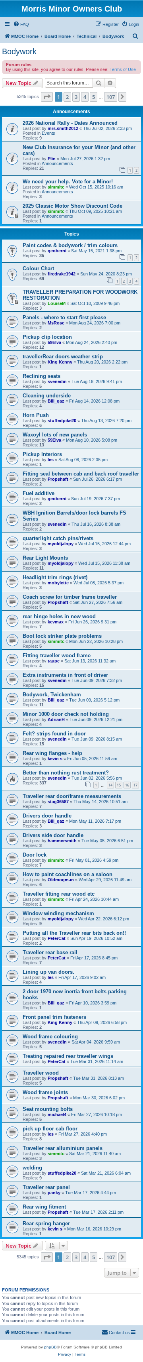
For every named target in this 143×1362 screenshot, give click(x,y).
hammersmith (62, 840)
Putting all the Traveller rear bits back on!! (74, 933)
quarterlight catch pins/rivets (58, 538)
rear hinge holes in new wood (59, 616)
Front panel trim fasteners (54, 1017)
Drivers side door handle (53, 835)
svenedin (57, 381)
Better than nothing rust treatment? (66, 773)
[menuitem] (21, 24)
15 (119, 785)
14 (110, 785)
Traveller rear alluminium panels (62, 1148)
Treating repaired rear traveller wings (68, 1056)
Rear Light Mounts (45, 558)
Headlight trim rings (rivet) (55, 577)
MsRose (56, 322)
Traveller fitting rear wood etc (59, 894)
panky (54, 1192)
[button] (47, 97)
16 (127, 785)
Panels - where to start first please (64, 317)
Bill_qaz (56, 401)
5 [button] (93, 96)
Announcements (57, 163)
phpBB (50, 1347)
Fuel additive (38, 493)
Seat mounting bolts (48, 1109)
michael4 (57, 1114)
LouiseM (57, 303)
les (51, 459)
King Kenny (60, 362)
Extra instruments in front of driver (65, 675)
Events (48, 133)
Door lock (34, 855)
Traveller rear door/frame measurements (72, 796)
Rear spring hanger (46, 1223)
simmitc (56, 187)
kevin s (55, 758)
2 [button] (67, 96)
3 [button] (76, 96)
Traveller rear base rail (50, 952)
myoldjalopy (60, 543)
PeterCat (57, 938)
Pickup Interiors (42, 454)
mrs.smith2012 (63, 128)
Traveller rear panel (46, 1187)
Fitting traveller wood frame (57, 655)
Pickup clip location (47, 337)
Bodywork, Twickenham (52, 695)
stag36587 (58, 801)
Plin (52, 158)
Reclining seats (41, 376)
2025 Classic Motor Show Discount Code (72, 206)
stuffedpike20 (62, 420)
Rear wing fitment (44, 1207)
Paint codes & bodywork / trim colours (70, 245)
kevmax (56, 621)
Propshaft (58, 479)
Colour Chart (38, 268)
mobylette (58, 582)
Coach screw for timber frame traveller (70, 597)
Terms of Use (123, 69)
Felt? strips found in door (54, 734)
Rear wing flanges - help (52, 753)
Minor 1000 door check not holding (66, 714)
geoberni (57, 250)
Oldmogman (61, 879)
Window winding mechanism (58, 913)
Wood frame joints (45, 1092)
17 (135, 785)
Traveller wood (41, 1073)
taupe (54, 660)
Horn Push (36, 415)
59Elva (54, 342)
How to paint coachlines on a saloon (67, 874)
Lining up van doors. (48, 972)
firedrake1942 (61, 273)
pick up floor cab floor (50, 1129)
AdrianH (56, 719)
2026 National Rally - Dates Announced (70, 123)
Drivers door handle (47, 816)
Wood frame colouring (50, 1037)
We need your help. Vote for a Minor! (68, 182)
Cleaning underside (47, 396)
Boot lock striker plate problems (62, 636)
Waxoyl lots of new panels (55, 435)
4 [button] (84, 96)
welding (32, 1168)
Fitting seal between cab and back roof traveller (81, 474)
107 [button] (110, 96)
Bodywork (19, 51)
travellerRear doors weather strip (63, 357)
